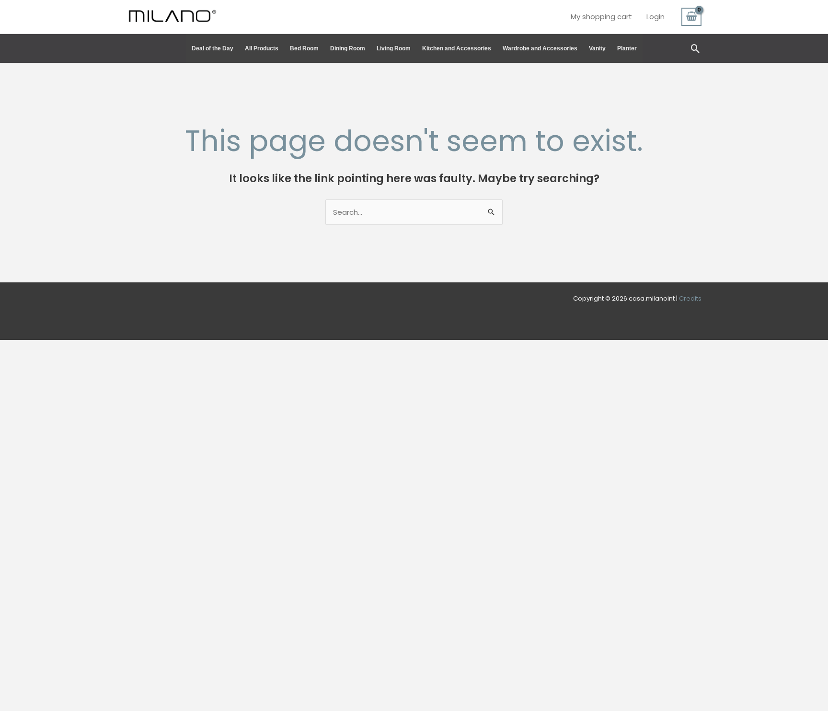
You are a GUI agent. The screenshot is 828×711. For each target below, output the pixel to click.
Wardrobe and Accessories (540, 48)
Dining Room (347, 48)
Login (655, 17)
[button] (696, 49)
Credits (690, 298)
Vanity (597, 48)
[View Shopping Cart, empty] (691, 17)
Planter (627, 48)
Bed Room (304, 48)
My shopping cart (601, 17)
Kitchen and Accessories (456, 48)
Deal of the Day (212, 48)
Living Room (394, 48)
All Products (261, 48)
